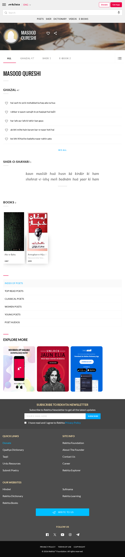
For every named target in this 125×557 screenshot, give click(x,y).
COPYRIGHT (79, 547)
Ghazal (27, 58)
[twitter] (54, 534)
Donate (104, 4)
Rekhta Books (10, 503)
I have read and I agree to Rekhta (54, 422)
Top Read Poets (14, 291)
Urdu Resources (12, 463)
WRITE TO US (66, 512)
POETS (40, 19)
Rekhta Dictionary (13, 496)
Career (66, 463)
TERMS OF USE (64, 547)
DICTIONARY (60, 19)
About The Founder (73, 449)
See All (62, 150)
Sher (46, 58)
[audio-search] (118, 12)
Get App (116, 4)
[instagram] (70, 534)
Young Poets (12, 314)
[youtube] (62, 534)
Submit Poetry (11, 470)
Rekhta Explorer (71, 470)
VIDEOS (73, 19)
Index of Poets (14, 283)
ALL (9, 58)
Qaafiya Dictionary (13, 449)
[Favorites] (48, 33)
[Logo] (14, 5)
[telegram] (77, 534)
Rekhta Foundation (73, 443)
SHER (48, 19)
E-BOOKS (83, 19)
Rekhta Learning (71, 496)
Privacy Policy (73, 422)
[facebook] (47, 534)
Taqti (5, 456)
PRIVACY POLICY (48, 547)
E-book (65, 58)
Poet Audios (12, 322)
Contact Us (68, 456)
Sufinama (67, 489)
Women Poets (13, 306)
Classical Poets (14, 298)
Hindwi (7, 489)
